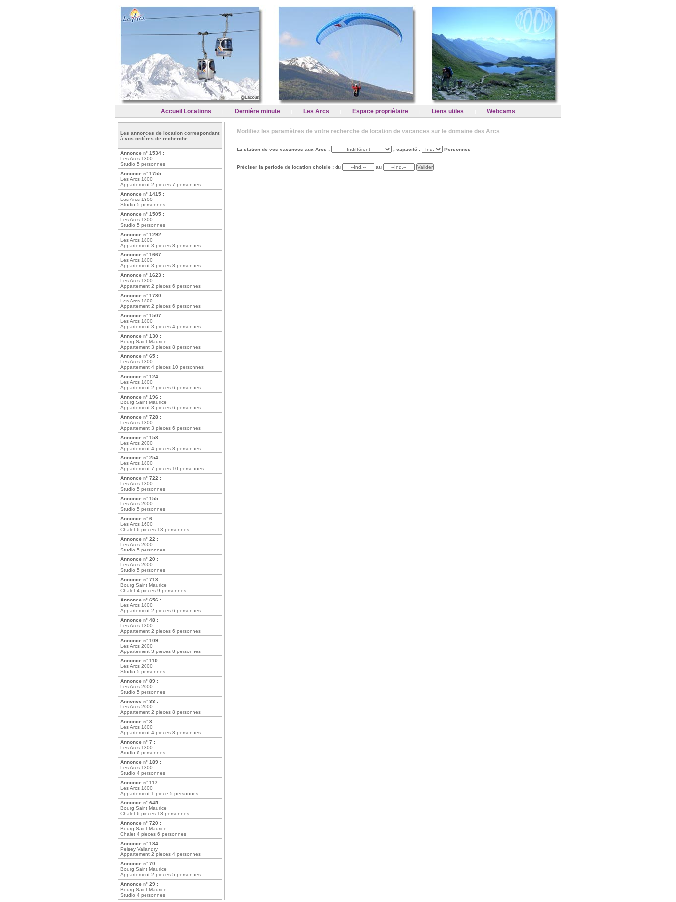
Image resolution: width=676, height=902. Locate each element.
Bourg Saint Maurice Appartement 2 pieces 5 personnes (160, 869)
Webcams (501, 111)
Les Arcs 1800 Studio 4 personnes (142, 767)
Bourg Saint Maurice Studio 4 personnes (143, 889)
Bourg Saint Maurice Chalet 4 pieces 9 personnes (153, 585)
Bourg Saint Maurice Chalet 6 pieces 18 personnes (154, 808)
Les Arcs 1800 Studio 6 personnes (142, 747)
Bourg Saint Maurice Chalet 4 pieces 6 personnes (153, 828)
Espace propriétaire (380, 111)
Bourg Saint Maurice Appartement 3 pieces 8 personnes (160, 341)
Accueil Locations (186, 111)
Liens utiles (448, 111)
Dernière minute (257, 111)
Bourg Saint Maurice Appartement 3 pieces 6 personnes (160, 402)
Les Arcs (316, 111)
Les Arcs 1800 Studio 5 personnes (142, 158)
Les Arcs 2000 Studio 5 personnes (142, 504)
